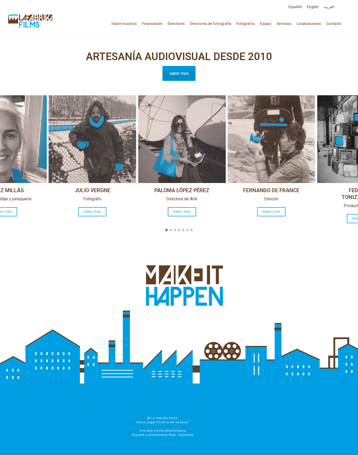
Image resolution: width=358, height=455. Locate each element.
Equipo (265, 24)
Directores (176, 24)
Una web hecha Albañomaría (162, 430)
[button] (166, 230)
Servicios (283, 24)
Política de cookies (172, 422)
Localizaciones (309, 24)
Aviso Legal (146, 422)
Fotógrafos (245, 24)
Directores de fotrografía (210, 24)
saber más (179, 73)
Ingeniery (185, 435)
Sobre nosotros (124, 24)
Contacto (333, 24)
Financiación (152, 24)
